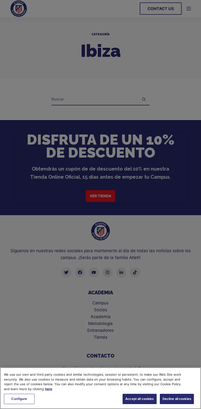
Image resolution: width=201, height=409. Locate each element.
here (48, 389)
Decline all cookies (177, 399)
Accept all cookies (139, 399)
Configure (19, 399)
